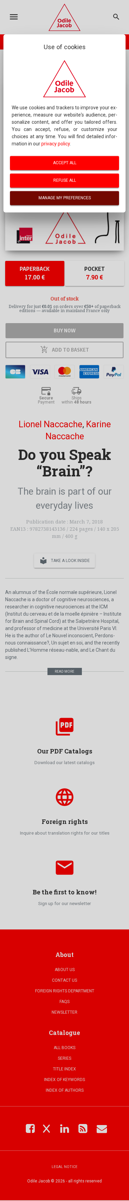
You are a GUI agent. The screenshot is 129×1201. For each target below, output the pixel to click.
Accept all (64, 163)
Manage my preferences (65, 198)
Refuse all (64, 180)
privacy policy (55, 143)
